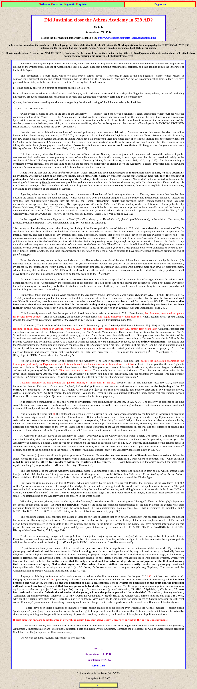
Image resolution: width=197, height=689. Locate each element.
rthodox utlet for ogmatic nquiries (63, 4)
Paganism (160, 4)
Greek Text (98, 665)
